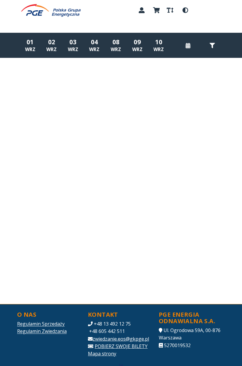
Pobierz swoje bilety (121, 346)
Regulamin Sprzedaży (41, 324)
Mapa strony (102, 353)
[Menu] (218, 10)
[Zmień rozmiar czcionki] (169, 10)
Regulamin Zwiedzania (42, 331)
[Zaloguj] (141, 10)
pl (200, 10)
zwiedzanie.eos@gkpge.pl (121, 339)
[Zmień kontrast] (185, 10)
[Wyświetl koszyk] (156, 10)
